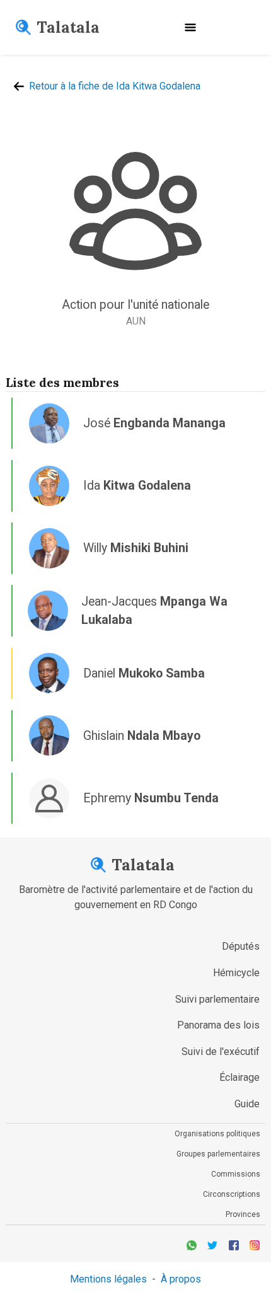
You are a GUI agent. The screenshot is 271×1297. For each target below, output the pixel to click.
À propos (181, 1279)
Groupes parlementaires (218, 1154)
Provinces (243, 1214)
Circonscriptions (231, 1194)
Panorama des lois (218, 1025)
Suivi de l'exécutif (221, 1052)
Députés (241, 946)
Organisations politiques (217, 1133)
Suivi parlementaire (217, 999)
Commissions (235, 1174)
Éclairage (239, 1077)
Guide (247, 1104)
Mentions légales (108, 1279)
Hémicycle (236, 973)
